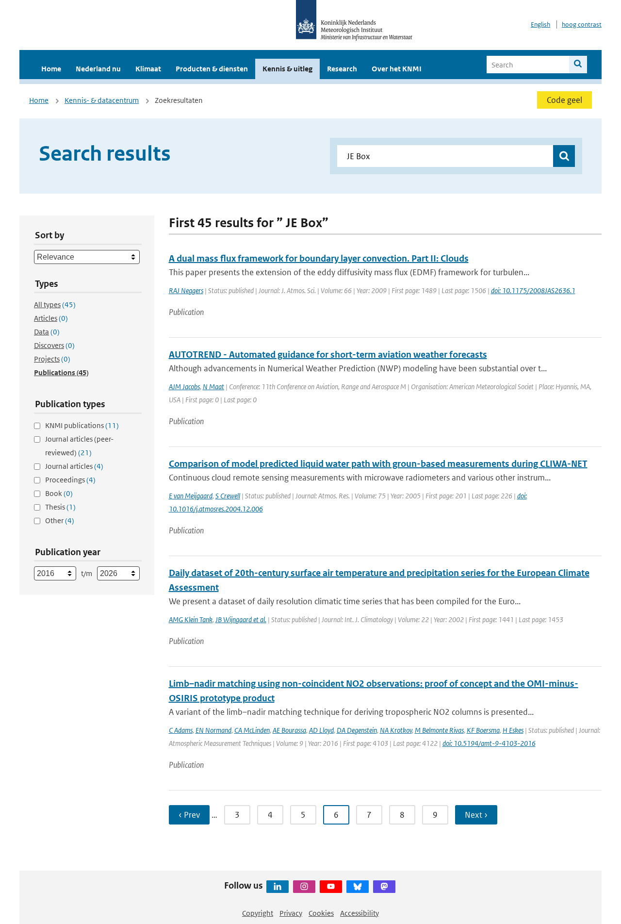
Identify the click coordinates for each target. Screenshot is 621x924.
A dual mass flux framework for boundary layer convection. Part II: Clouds (319, 258)
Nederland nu (98, 68)
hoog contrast (582, 24)
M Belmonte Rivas (439, 730)
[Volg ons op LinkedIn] (277, 886)
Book (59, 493)
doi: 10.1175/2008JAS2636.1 (533, 290)
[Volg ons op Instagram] (304, 886)
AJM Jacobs (184, 386)
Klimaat (148, 68)
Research (342, 68)
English (540, 24)
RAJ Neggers (186, 290)
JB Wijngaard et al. (240, 619)
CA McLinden (252, 730)
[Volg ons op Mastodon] (384, 886)
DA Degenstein (357, 730)
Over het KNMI (397, 68)
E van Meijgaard (190, 495)
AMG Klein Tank (190, 619)
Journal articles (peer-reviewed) (79, 445)
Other (59, 520)
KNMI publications (82, 425)
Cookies (321, 913)
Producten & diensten (212, 68)
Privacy (290, 913)
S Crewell (227, 495)
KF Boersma (483, 730)
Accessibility (359, 913)
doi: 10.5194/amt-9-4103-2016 (489, 743)
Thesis (60, 507)
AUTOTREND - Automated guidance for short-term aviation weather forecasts (328, 354)
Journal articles (74, 466)
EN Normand (213, 730)
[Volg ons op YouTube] (331, 886)
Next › (476, 814)
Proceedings (70, 479)
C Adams (181, 730)
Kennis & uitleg (287, 68)
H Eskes (513, 730)
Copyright (257, 913)
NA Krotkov (396, 730)
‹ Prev (189, 814)
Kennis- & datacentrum (102, 100)
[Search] (578, 64)
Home (51, 68)
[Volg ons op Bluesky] (357, 886)
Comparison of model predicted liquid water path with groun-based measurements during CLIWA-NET (378, 463)
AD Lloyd (321, 730)
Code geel (564, 100)
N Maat (213, 386)
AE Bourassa (289, 730)
